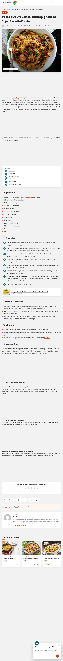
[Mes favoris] (51, 2)
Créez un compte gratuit (10, 506)
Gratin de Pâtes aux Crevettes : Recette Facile (9, 558)
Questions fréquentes (15, 184)
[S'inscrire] (57, 656)
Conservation (12, 181)
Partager (35, 500)
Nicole (12, 26)
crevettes (15, 98)
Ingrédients (12, 171)
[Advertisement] (31, 84)
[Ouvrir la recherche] (55, 2)
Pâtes (8, 9)
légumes (47, 338)
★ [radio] (25, 488)
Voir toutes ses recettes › (20, 525)
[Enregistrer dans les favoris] (13, 564)
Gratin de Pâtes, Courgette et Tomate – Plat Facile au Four (30, 558)
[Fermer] (59, 645)
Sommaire (8, 168)
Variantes (11, 179)
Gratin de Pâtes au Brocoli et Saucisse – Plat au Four (52, 558)
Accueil (4, 9)
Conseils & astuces (14, 176)
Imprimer (22, 500)
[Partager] (17, 564)
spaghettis (29, 197)
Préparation (12, 173)
